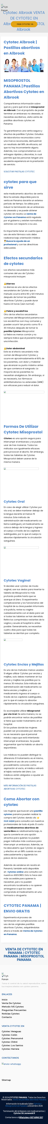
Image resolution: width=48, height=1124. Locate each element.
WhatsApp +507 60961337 (31, 1117)
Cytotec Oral (14, 501)
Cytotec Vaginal (17, 580)
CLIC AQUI (9, 821)
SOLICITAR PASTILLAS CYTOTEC (19, 171)
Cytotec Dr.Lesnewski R (24, 1113)
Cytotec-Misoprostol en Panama (23, 1105)
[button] (24, 16)
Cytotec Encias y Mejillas (24, 664)
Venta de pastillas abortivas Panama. (30, 1099)
